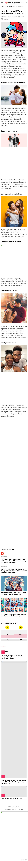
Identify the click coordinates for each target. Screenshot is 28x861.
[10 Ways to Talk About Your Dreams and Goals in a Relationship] (14, 604)
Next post (3, 646)
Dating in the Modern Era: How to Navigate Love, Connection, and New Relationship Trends (14, 570)
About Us (21, 809)
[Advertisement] (14, 163)
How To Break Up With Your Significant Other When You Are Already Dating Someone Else (13, 781)
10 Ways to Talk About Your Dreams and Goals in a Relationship (13, 615)
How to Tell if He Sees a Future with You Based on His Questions (13, 593)
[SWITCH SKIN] (26, 2)
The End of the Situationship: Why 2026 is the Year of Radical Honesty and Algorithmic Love (13, 560)
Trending (2, 553)
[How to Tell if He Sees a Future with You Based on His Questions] (14, 583)
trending (4, 556)
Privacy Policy (8, 809)
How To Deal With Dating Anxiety (11, 798)
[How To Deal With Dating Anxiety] (14, 791)
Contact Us (14, 809)
